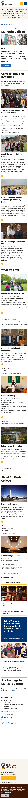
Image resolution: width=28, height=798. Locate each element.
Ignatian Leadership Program (10, 322)
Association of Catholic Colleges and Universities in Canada (12, 567)
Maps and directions (8, 778)
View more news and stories (14, 582)
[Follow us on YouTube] (12, 723)
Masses (4, 421)
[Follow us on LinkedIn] (15, 723)
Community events (7, 368)
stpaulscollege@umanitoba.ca (12, 711)
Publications (5, 530)
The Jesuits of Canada (8, 564)
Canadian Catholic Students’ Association (13, 423)
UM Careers (15, 691)
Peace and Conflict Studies (9, 132)
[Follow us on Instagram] (9, 723)
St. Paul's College (7, 25)
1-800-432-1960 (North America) (9, 782)
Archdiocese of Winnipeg (9, 573)
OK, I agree (5, 795)
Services (4, 466)
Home (3, 28)
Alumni (4, 370)
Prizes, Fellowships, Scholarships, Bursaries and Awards (14, 325)
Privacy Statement (7, 792)
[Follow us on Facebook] (6, 723)
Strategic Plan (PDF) (8, 533)
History (4, 526)
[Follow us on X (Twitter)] (3, 723)
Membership (5, 317)
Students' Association (8, 319)
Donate (7, 65)
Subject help (5, 468)
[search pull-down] (21, 3)
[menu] (25, 3)
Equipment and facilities (9, 471)
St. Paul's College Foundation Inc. (11, 373)
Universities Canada (8, 571)
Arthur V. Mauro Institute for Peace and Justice (13, 129)
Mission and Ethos (7, 528)
